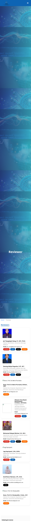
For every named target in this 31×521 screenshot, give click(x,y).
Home (2, 320)
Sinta (12, 349)
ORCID (18, 349)
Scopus (24, 349)
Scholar (6, 349)
